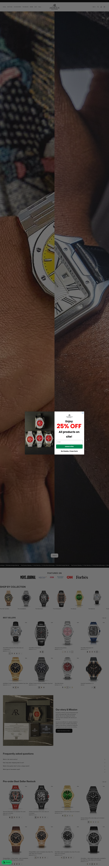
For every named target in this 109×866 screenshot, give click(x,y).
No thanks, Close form (69, 451)
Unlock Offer (69, 446)
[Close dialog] (83, 413)
